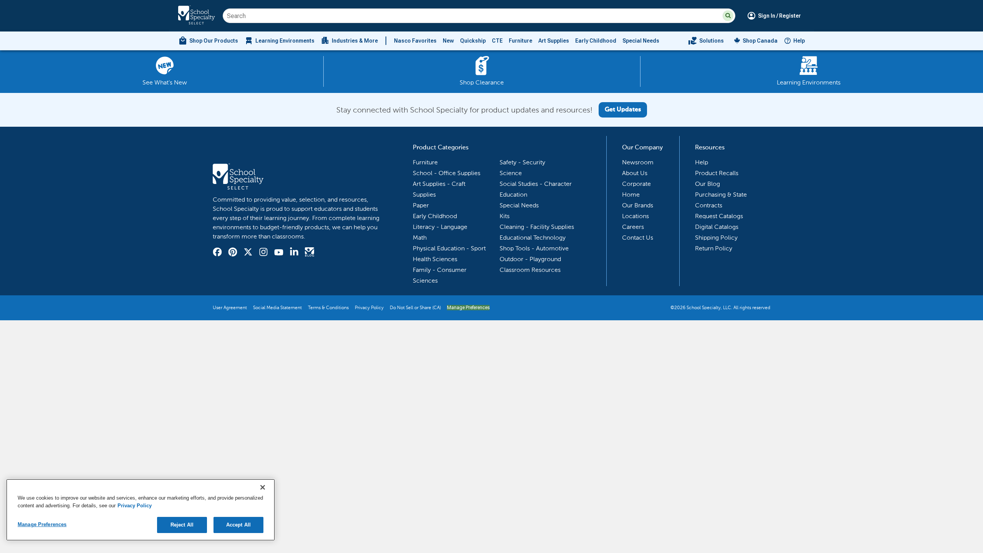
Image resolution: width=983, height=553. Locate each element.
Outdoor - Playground (530, 259)
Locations (635, 216)
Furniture (520, 41)
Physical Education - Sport (449, 248)
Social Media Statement (277, 307)
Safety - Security (522, 162)
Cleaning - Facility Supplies (537, 226)
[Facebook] (217, 253)
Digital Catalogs (716, 226)
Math (420, 237)
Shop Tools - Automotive (534, 248)
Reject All (182, 525)
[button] (728, 15)
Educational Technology (533, 237)
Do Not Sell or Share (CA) (415, 307)
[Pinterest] (232, 253)
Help (799, 41)
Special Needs (640, 41)
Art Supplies (553, 41)
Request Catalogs (719, 216)
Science (511, 173)
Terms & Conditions (328, 307)
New (448, 41)
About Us (634, 173)
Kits (505, 216)
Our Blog (707, 183)
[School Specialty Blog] (309, 253)
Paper (421, 205)
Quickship (473, 41)
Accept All (238, 525)
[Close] (262, 487)
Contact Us (637, 237)
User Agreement (230, 307)
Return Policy (713, 248)
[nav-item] (706, 41)
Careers (633, 226)
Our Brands (637, 205)
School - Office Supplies (446, 173)
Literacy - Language (440, 226)
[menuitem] (208, 41)
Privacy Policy (369, 307)
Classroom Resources (530, 269)
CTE (497, 41)
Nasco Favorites (415, 41)
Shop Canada (760, 41)
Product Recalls (716, 173)
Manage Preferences (468, 307)
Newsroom (638, 162)
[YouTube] (278, 253)
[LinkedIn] (294, 253)
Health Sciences (435, 259)
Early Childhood (595, 41)
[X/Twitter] (248, 253)
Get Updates (623, 110)
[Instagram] (263, 253)
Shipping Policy (716, 237)
